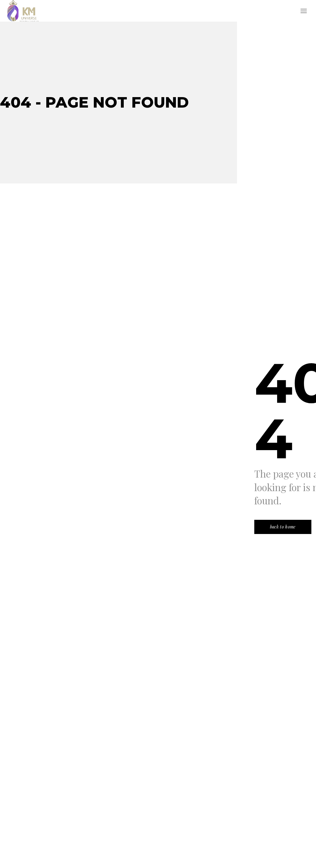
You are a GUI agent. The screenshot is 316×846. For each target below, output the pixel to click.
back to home (283, 527)
